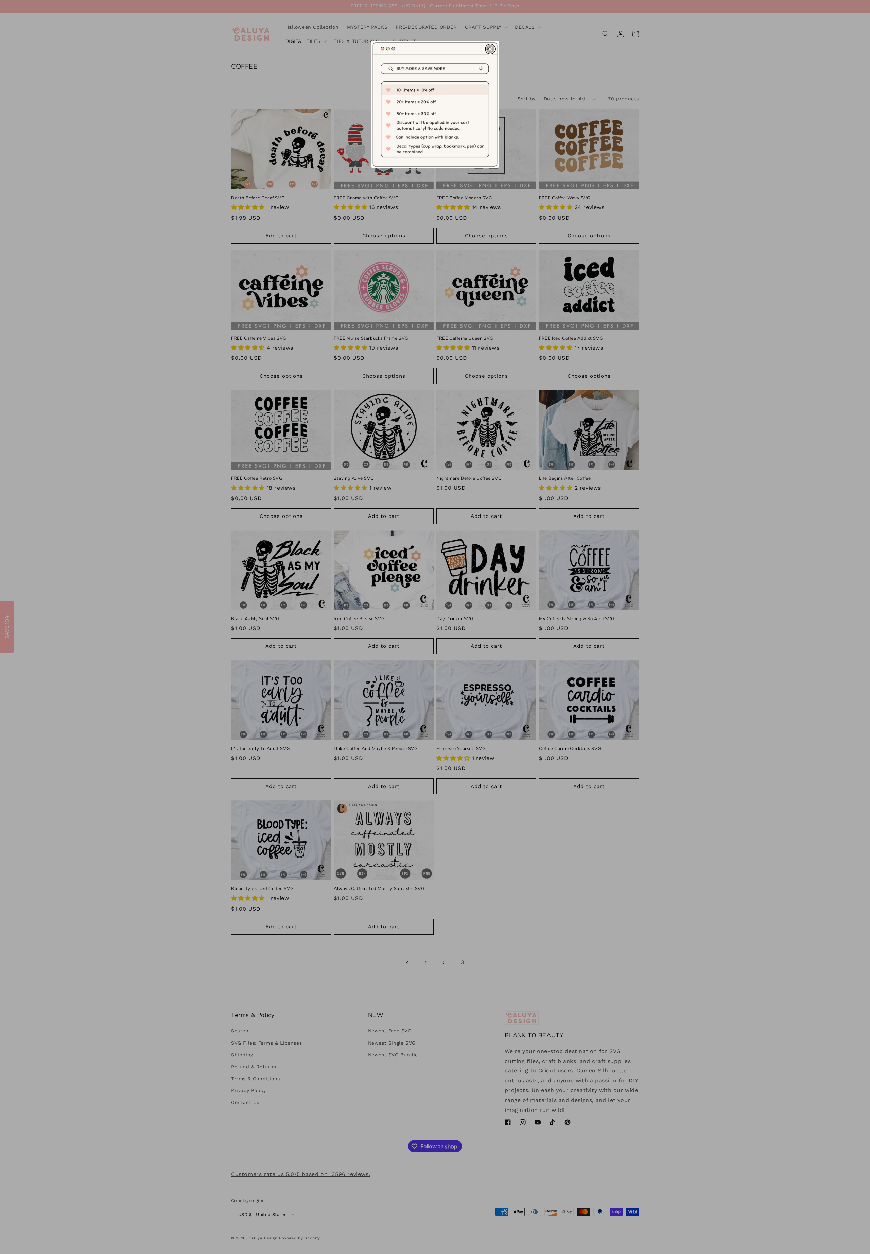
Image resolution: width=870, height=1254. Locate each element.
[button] (490, 49)
